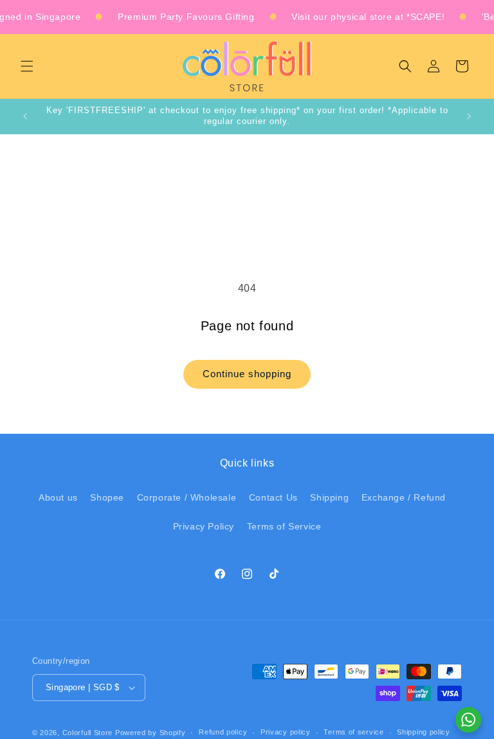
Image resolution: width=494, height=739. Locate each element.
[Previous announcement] (25, 116)
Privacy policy (286, 732)
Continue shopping (247, 373)
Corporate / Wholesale (187, 497)
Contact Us (273, 497)
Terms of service (353, 732)
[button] (27, 66)
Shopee (107, 497)
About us (58, 497)
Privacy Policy (203, 526)
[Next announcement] (469, 116)
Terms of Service (284, 526)
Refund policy (223, 732)
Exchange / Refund (403, 497)
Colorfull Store (87, 732)
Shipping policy (423, 732)
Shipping (329, 497)
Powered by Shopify (150, 732)
